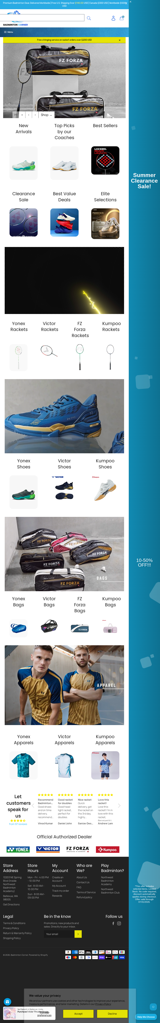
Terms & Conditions (14, 923)
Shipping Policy (12, 938)
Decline (112, 1013)
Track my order (60, 890)
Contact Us (83, 882)
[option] (64, 85)
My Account (59, 885)
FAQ (79, 887)
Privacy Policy (103, 1004)
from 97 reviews (18, 824)
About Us (82, 877)
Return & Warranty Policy (17, 933)
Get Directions (11, 904)
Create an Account (57, 879)
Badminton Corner (19, 955)
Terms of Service (86, 892)
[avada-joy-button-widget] (7, 1002)
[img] (18, 820)
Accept (78, 1013)
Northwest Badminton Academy (107, 881)
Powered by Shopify (38, 955)
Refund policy (84, 897)
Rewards (57, 895)
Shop (46, 115)
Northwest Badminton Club (110, 890)
